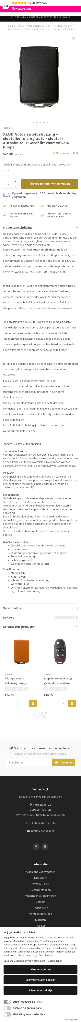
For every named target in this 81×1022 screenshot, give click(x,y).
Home (11, 25)
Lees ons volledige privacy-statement (24, 960)
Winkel (40, 925)
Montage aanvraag (40, 913)
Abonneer (65, 762)
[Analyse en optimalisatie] (7, 1008)
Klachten (40, 919)
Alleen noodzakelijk (40, 990)
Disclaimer (40, 877)
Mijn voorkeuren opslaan (40, 979)
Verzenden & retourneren (40, 895)
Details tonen (55, 960)
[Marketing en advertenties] (7, 1014)
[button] (33, 122)
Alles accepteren (40, 969)
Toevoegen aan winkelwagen (49, 183)
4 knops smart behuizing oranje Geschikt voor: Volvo (18, 683)
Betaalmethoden (40, 889)
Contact (40, 901)
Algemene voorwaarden (40, 871)
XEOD (7, 128)
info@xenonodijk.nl (42, 830)
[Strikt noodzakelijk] (7, 1002)
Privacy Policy (40, 883)
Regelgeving (40, 907)
